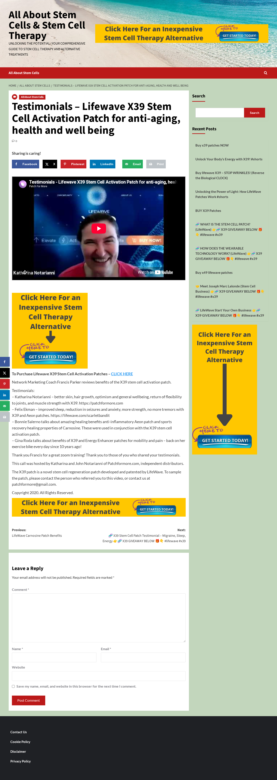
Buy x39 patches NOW (212, 145)
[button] (265, 73)
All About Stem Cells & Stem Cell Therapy (47, 25)
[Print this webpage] (5, 417)
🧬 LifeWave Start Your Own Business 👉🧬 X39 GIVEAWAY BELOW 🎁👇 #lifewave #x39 (229, 312)
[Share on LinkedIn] (5, 395)
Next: (144, 535)
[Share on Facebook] (5, 362)
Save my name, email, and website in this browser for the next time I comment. (76, 686)
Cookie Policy (20, 742)
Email (106, 649)
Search (198, 96)
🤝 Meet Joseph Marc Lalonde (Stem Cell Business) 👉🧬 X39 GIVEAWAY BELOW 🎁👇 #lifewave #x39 (230, 291)
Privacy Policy (20, 761)
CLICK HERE (122, 373)
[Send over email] (5, 406)
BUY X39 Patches (208, 211)
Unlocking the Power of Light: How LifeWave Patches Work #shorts (228, 194)
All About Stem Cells (24, 73)
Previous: (37, 533)
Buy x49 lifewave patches (214, 272)
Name (17, 649)
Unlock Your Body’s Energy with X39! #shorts (229, 159)
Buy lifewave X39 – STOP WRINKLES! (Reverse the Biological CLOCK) (229, 175)
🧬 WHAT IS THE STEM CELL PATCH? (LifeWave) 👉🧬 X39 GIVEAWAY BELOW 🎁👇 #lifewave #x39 (228, 229)
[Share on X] (5, 373)
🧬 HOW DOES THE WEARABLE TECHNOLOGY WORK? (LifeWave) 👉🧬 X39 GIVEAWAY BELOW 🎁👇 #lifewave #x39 (228, 253)
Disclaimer (18, 751)
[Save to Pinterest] (5, 384)
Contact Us (18, 732)
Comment (20, 589)
